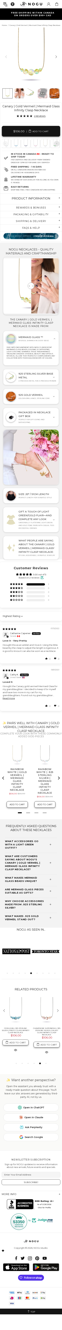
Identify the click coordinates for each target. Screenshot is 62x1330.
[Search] (5, 4)
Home (4, 25)
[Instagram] (30, 1258)
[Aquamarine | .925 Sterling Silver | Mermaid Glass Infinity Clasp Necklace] (15, 143)
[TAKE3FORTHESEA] (31, 236)
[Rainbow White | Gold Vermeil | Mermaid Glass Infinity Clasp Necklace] (45, 143)
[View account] (49, 4)
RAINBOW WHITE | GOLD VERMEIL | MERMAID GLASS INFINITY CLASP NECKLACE (47, 1030)
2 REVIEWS (40, 116)
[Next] (56, 57)
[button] (16, 584)
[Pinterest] (37, 1258)
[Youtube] (44, 1258)
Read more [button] (9, 698)
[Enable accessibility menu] (13, 4)
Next (56, 143)
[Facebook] (16, 1258)
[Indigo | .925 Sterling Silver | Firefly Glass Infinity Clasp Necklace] (15, 1011)
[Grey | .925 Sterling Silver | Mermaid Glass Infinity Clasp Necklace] (25, 143)
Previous (5, 143)
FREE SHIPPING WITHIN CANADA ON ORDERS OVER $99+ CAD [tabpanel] (32, 14)
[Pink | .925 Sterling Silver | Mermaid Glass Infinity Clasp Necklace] (35, 143)
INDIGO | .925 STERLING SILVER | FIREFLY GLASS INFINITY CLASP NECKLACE (15, 1030)
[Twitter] (23, 1258)
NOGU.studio (31, 4)
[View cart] (57, 4)
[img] (9, 629)
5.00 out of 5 (39, 574)
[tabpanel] (16, 143)
